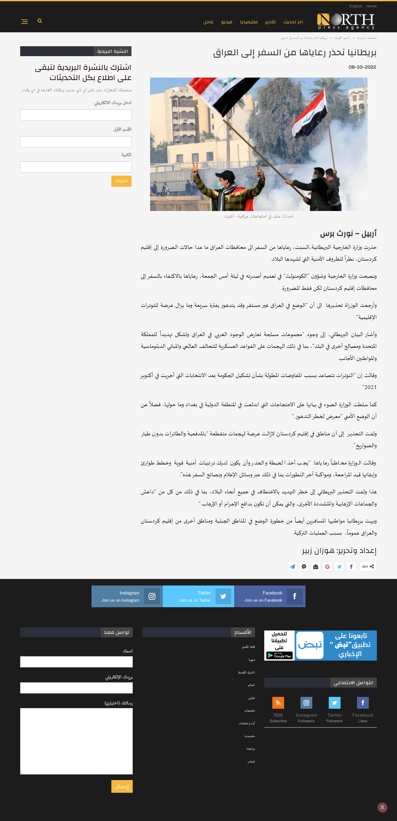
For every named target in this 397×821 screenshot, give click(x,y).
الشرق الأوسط (246, 672)
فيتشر (251, 762)
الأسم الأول (123, 129)
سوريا (252, 660)
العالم (251, 685)
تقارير (270, 22)
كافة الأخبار (248, 647)
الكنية (127, 155)
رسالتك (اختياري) (119, 703)
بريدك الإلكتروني (119, 677)
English (356, 6)
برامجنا (251, 749)
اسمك (128, 651)
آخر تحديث (293, 22)
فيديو (227, 22)
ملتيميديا (249, 22)
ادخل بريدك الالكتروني (113, 103)
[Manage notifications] (382, 807)
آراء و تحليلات (247, 723)
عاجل (208, 22)
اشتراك (121, 181)
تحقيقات (249, 711)
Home (372, 6)
